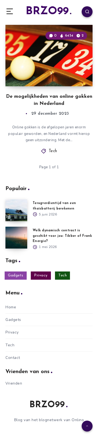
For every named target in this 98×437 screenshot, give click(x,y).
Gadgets (15, 275)
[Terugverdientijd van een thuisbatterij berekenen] (16, 210)
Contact (12, 357)
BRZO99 (47, 11)
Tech (53, 151)
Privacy (41, 275)
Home (10, 307)
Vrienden (13, 383)
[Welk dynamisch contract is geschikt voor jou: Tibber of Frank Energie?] (16, 238)
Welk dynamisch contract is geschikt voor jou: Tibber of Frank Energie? (62, 236)
